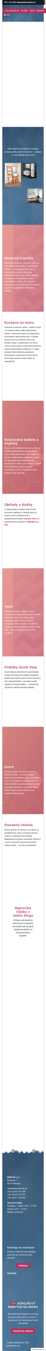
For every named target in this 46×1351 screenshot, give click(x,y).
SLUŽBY (24, 11)
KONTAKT (41, 11)
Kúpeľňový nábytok (23, 162)
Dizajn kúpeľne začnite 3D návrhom (22, 1107)
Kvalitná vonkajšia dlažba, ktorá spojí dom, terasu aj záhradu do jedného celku (22, 974)
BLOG (32, 11)
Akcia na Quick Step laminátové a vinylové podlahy (19, 1044)
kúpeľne (14, 72)
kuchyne (29, 72)
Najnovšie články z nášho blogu (23, 912)
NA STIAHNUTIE (12, 11)
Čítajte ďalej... (23, 299)
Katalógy (23, 1265)
